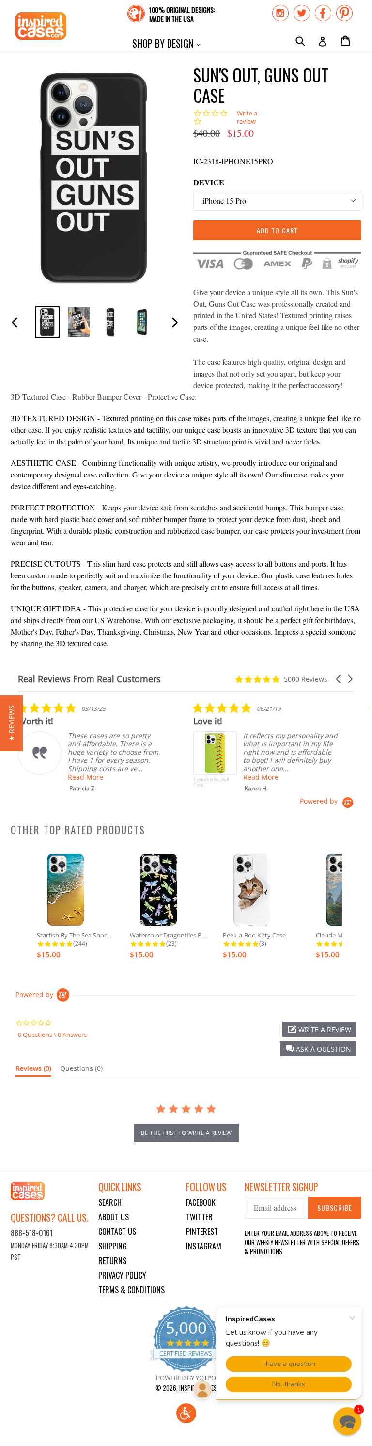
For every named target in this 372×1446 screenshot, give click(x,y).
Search (110, 1202)
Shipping (112, 1246)
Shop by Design (168, 42)
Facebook (201, 1202)
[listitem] (90, 747)
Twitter (199, 1217)
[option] (47, 322)
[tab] (33, 1070)
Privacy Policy (122, 1275)
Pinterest (202, 1231)
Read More (85, 777)
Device (208, 182)
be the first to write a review (186, 1133)
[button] (339, 679)
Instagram (203, 1246)
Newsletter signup (281, 1187)
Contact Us (117, 1231)
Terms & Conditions (131, 1290)
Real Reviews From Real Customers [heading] (89, 679)
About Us (113, 1217)
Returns (112, 1260)
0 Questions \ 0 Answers (52, 1034)
